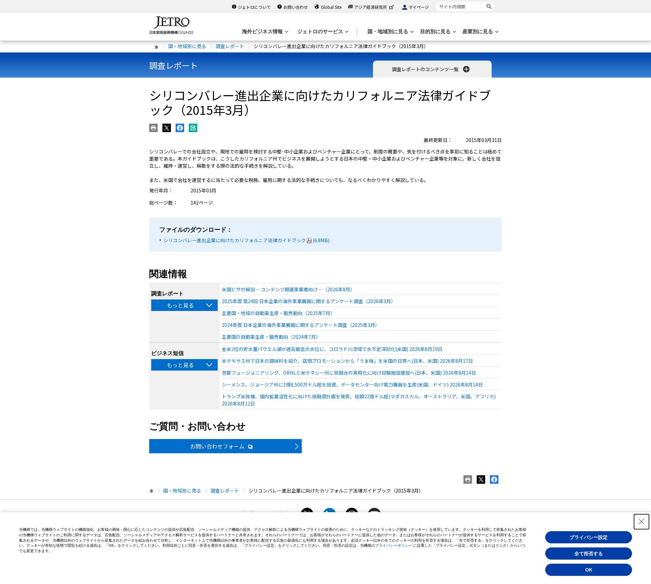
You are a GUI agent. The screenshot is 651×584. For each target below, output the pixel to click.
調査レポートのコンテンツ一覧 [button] (425, 69)
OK (588, 569)
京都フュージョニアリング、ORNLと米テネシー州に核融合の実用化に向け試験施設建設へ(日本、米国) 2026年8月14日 (349, 372)
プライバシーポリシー (393, 545)
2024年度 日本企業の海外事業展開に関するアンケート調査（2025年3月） (301, 324)
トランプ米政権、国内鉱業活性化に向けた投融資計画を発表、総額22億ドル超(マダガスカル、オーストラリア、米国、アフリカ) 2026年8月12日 (359, 400)
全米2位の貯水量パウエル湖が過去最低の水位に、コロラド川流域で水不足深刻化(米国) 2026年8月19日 (332, 349)
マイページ (419, 7)
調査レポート (230, 46)
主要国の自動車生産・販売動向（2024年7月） (271, 336)
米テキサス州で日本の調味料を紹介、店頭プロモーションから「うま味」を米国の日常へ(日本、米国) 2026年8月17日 (347, 360)
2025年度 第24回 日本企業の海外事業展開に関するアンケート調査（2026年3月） (309, 301)
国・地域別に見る (187, 46)
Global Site (331, 7)
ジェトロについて (254, 7)
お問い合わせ (295, 7)
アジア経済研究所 (370, 7)
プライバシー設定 (589, 537)
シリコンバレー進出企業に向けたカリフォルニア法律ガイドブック (246, 240)
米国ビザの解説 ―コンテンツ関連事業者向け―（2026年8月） (288, 289)
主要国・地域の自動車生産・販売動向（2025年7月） (278, 313)
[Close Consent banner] (641, 521)
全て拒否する (588, 553)
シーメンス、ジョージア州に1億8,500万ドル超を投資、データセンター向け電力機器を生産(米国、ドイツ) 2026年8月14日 (352, 384)
